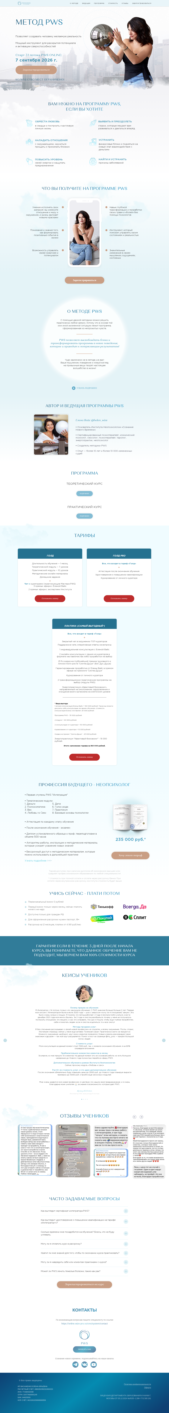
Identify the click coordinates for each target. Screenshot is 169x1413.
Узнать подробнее (35, 861)
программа (99, 3)
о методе (74, 3)
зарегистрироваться (141, 3)
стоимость (113, 3)
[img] (75, 1364)
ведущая (86, 3)
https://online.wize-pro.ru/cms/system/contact (84, 1323)
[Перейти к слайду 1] (81, 1099)
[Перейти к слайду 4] (87, 1099)
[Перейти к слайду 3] (85, 1099)
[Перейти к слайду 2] (83, 1099)
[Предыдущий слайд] (5, 1040)
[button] (84, 388)
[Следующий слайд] (164, 1040)
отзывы (125, 3)
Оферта (147, 1387)
